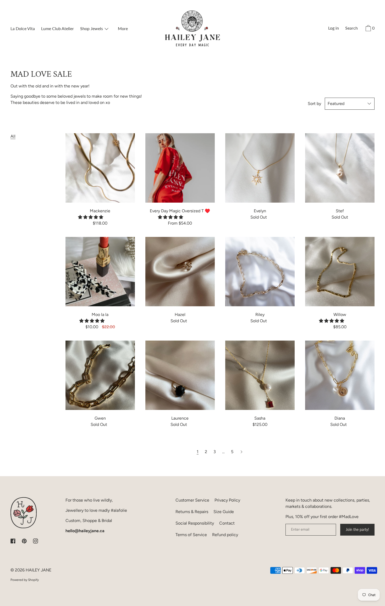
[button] (91, 217)
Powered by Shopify (24, 580)
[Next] (241, 452)
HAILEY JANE (38, 570)
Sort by (314, 103)
